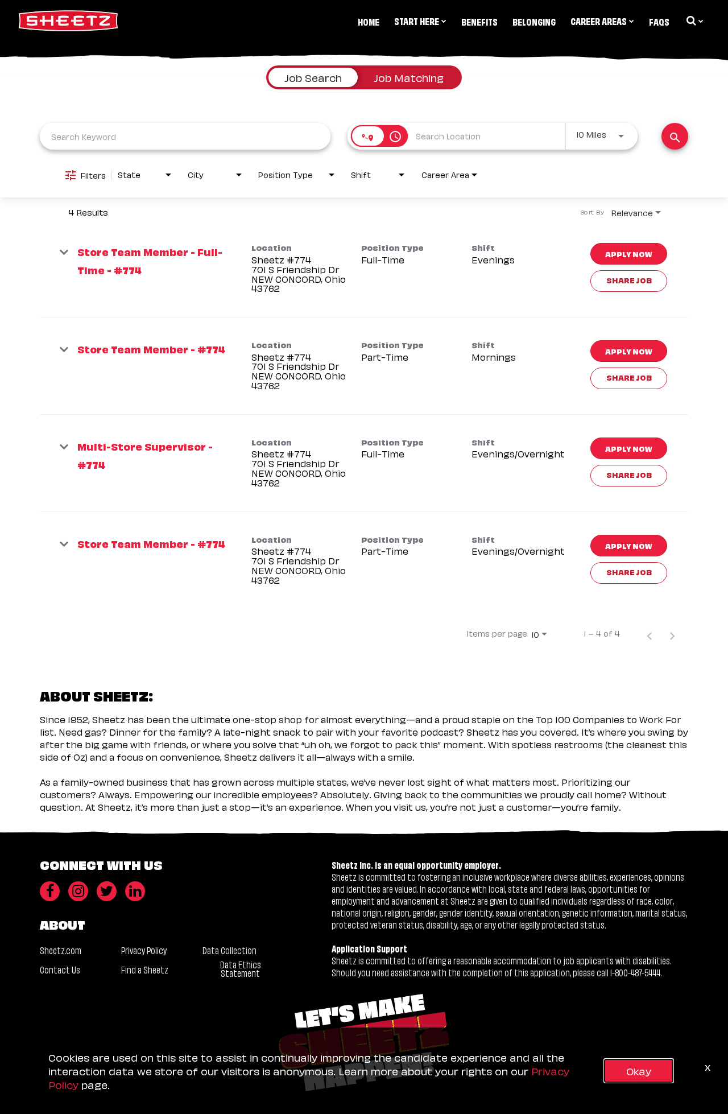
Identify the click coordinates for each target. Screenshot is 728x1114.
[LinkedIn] (135, 891)
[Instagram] (78, 891)
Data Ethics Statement (240, 968)
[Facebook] (50, 891)
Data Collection (229, 950)
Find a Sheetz (144, 969)
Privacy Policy (144, 949)
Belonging (534, 21)
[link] (364, 268)
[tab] (313, 77)
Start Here (416, 20)
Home (368, 21)
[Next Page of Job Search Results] (672, 633)
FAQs (659, 21)
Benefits (479, 21)
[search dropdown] (694, 20)
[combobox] (185, 136)
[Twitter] (107, 891)
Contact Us (60, 969)
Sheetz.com (60, 949)
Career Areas (598, 20)
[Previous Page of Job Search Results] (649, 633)
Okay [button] (638, 1070)
